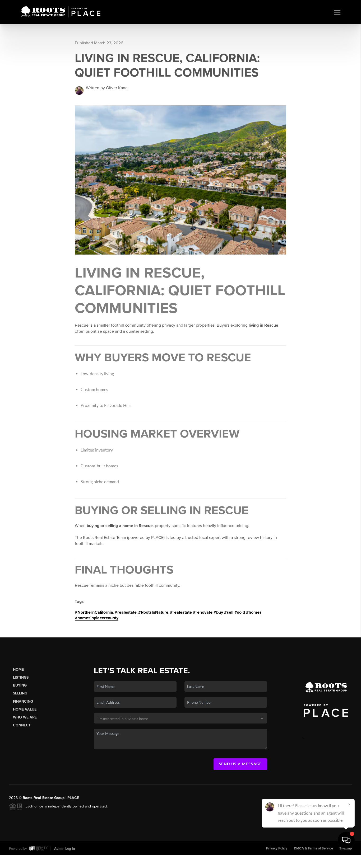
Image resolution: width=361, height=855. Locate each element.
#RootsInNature (153, 612)
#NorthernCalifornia (94, 612)
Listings (21, 677)
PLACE (73, 798)
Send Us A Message (240, 764)
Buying (20, 685)
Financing (23, 701)
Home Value (24, 709)
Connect (22, 725)
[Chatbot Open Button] (346, 840)
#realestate (126, 612)
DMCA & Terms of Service (313, 848)
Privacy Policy (276, 848)
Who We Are (25, 717)
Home (18, 669)
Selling (20, 693)
